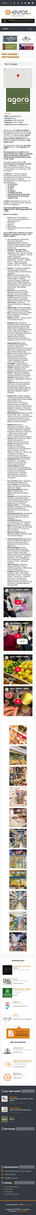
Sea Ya (15, 1015)
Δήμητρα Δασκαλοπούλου (22, 1061)
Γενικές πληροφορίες (12, 1187)
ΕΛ (6, 3)
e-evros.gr (26, 1205)
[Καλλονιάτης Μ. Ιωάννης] (7, 993)
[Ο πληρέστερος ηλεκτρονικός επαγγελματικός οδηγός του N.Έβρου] (18, 13)
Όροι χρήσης (9, 1191)
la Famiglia (13, 1097)
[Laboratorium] (7, 1051)
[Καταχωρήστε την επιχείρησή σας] (18, 1032)
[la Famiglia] (4, 1099)
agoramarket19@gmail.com (19, 124)
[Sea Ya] (7, 1018)
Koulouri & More (15, 1108)
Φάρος (15, 979)
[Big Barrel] (18, 21)
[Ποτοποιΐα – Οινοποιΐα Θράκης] (7, 970)
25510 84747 (10, 1174)
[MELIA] (9, 39)
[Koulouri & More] (4, 1109)
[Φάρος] (7, 981)
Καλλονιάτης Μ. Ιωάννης (22, 989)
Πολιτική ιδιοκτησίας (12, 1194)
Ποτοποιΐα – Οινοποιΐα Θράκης (21, 967)
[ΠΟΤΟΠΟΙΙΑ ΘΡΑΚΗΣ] (26, 46)
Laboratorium (18, 1048)
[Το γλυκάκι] (9, 46)
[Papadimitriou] (26, 39)
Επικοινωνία (9, 1189)
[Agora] (4, 1119)
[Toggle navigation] (30, 29)
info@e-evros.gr (11, 1178)
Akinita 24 (16, 1002)
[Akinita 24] (7, 1005)
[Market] (18, 735)
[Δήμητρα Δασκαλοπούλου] (7, 1064)
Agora (11, 1117)
